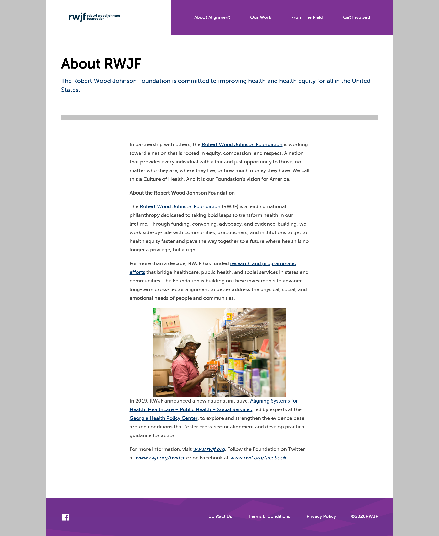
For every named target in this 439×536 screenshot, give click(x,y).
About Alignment (212, 17)
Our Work (260, 17)
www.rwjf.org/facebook (258, 458)
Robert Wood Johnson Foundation (242, 144)
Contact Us (220, 516)
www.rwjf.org (209, 449)
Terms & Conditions (269, 516)
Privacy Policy (321, 516)
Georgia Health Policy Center (164, 418)
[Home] (90, 17)
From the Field (307, 17)
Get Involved (356, 17)
